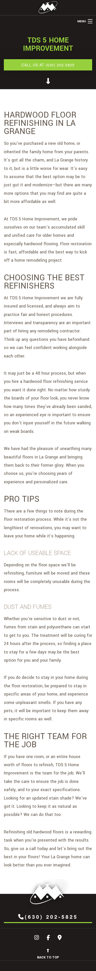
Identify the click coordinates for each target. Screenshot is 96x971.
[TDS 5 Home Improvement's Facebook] (48, 938)
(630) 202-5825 (51, 916)
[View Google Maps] (59, 938)
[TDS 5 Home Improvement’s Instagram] (36, 938)
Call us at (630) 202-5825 (48, 64)
